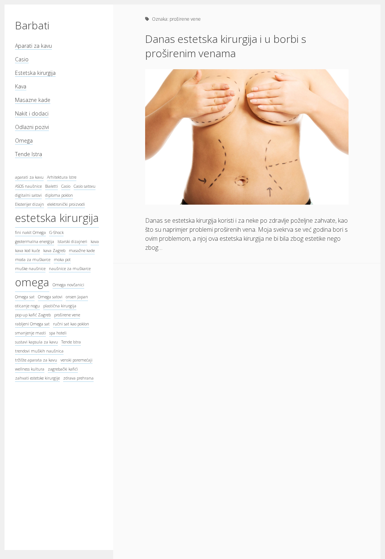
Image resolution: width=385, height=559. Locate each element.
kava (95, 241)
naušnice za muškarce (70, 268)
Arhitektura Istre (61, 177)
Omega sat (25, 296)
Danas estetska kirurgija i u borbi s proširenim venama (225, 46)
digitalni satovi (28, 195)
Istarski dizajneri (72, 241)
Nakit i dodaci (32, 113)
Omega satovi (50, 296)
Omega (24, 140)
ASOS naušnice (28, 186)
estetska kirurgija (57, 217)
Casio (22, 59)
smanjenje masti (30, 333)
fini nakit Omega (30, 232)
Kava (20, 86)
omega (32, 282)
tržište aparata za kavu (36, 360)
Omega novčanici (68, 284)
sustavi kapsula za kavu (36, 342)
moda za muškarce (32, 259)
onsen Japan (77, 296)
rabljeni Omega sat (32, 324)
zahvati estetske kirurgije (37, 378)
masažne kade (82, 250)
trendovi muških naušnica (39, 351)
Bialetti (51, 186)
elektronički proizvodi (66, 204)
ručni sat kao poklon (71, 324)
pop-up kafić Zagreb (33, 314)
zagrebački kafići (63, 369)
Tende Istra (28, 154)
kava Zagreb (54, 250)
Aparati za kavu (33, 45)
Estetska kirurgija (35, 72)
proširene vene (67, 314)
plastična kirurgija (59, 305)
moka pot (62, 259)
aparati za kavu (29, 177)
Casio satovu (84, 186)
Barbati (32, 25)
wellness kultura (29, 369)
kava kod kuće (27, 250)
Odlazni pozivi (32, 127)
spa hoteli (58, 333)
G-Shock (56, 232)
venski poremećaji (76, 360)
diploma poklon (59, 195)
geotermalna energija (34, 241)
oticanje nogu (27, 305)
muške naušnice (30, 268)
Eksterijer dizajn (29, 204)
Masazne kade (32, 99)
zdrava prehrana (78, 378)
